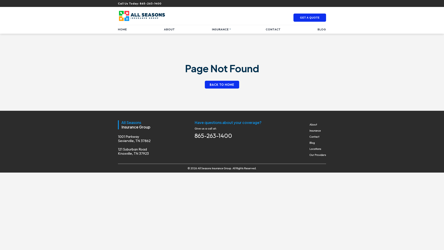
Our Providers (317, 155)
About (169, 29)
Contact (273, 29)
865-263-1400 (150, 3)
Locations (315, 149)
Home (122, 29)
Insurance (220, 29)
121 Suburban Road (133, 151)
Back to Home (222, 84)
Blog (322, 29)
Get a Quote (310, 17)
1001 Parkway (134, 139)
